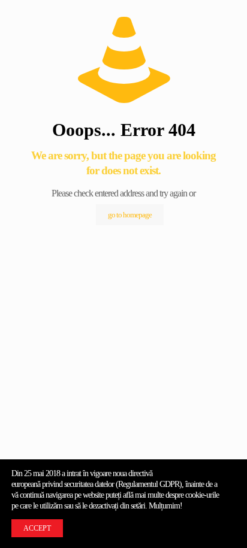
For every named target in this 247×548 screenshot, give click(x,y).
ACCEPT (37, 528)
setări (138, 505)
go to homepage (130, 214)
